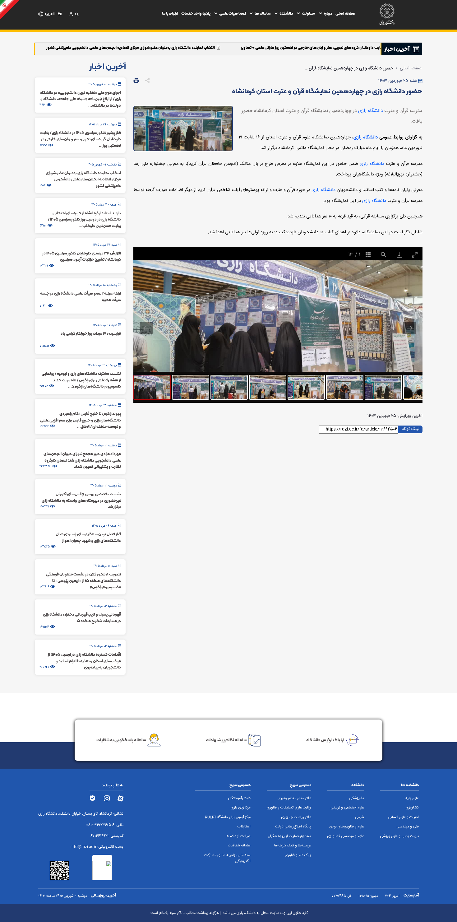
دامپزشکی (356, 798)
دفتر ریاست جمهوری (296, 817)
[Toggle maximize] (414, 254)
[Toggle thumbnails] (368, 254)
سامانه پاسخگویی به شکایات (121, 739)
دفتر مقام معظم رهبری (294, 798)
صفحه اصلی (345, 13)
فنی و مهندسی (407, 827)
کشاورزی (412, 808)
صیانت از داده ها (238, 836)
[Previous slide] (146, 328)
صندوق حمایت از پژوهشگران (289, 836)
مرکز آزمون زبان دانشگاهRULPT (228, 817)
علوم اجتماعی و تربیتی (347, 808)
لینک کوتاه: (410, 429)
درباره (328, 13)
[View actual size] (383, 254)
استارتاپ (244, 827)
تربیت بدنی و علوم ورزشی (399, 836)
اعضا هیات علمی (232, 13)
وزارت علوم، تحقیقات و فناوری (289, 808)
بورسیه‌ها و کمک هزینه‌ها (292, 846)
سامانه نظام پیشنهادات (226, 739)
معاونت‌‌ (308, 13)
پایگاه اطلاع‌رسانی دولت (293, 827)
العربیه (49, 14)
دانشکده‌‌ (286, 13)
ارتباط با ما (170, 13)
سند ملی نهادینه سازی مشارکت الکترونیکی (227, 858)
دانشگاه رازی (370, 111)
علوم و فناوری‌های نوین (346, 827)
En (60, 14)
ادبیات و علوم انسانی (403, 817)
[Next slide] (409, 328)
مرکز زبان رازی (241, 808)
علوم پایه (412, 798)
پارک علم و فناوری (298, 855)
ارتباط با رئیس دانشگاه (325, 739)
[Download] (399, 254)
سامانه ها (262, 13)
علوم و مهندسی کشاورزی (345, 836)
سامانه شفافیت (239, 846)
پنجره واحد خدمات (195, 13)
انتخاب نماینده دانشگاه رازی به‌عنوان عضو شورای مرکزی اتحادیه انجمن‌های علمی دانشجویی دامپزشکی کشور (192, 47)
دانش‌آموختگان (239, 798)
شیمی (359, 817)
